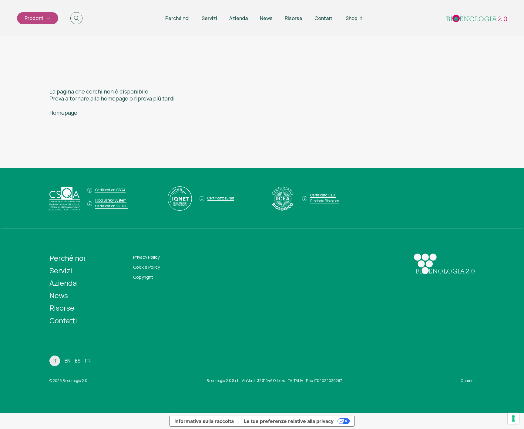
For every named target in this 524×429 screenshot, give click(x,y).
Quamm (468, 380)
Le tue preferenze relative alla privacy (289, 421)
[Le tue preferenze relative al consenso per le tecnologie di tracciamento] (513, 418)
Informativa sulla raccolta (204, 421)
